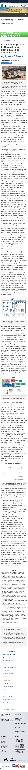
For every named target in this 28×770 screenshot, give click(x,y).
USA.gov (3, 753)
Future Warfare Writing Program (10, 667)
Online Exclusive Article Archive (10, 40)
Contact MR (5, 702)
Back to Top (3, 769)
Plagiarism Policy (6, 680)
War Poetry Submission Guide (9, 709)
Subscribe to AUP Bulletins (20, 722)
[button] (6, 2)
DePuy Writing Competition (9, 660)
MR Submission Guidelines (9, 699)
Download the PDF (6, 62)
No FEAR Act (3, 749)
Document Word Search (8, 696)
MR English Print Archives (8, 673)
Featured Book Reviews (8, 686)
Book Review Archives (8, 690)
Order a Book (17, 719)
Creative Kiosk (6, 664)
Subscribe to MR (6, 657)
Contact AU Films (18, 718)
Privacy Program (4, 747)
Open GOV (3, 751)
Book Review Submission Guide (10, 706)
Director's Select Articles (8, 693)
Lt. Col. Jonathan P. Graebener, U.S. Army (12, 57)
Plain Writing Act (4, 745)
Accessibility (4, 746)
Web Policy (3, 742)
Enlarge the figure (22, 322)
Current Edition (6, 670)
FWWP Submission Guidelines (9, 683)
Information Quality (5, 743)
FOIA (2, 750)
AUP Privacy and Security (6, 738)
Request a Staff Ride (19, 720)
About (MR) (9, 654)
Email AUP (17, 717)
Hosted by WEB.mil (5, 766)
